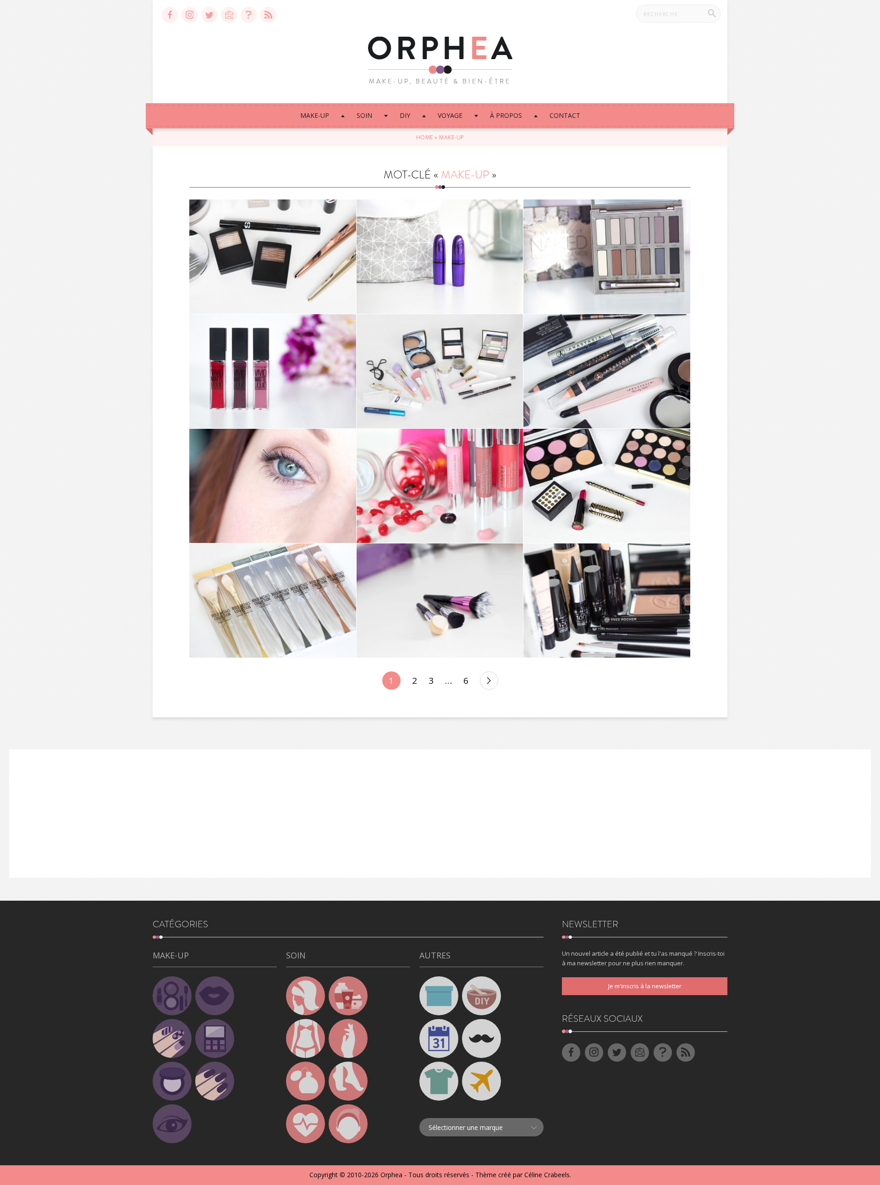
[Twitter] (209, 15)
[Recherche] (712, 13)
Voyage (450, 115)
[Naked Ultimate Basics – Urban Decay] (606, 256)
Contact (565, 115)
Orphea (391, 1174)
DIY (405, 115)
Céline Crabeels (547, 1174)
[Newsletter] (229, 15)
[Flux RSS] (268, 15)
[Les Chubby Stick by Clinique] (440, 486)
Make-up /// (272, 245)
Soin (364, 115)
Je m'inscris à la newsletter (645, 986)
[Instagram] (190, 15)
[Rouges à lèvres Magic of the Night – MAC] (440, 256)
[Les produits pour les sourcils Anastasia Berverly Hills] (606, 371)
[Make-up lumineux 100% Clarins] (272, 486)
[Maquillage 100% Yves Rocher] (606, 600)
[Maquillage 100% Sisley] (272, 256)
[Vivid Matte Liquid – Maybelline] (272, 371)
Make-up (314, 115)
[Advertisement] (440, 813)
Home (424, 137)
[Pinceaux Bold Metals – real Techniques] (272, 600)
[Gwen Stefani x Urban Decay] (606, 486)
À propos (506, 115)
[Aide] (249, 15)
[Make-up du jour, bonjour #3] (440, 371)
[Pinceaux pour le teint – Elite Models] (440, 600)
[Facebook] (170, 15)
